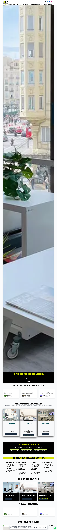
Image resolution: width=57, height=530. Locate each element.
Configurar (44, 527)
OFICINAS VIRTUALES (18, 4)
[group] (11, 394)
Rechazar (40, 527)
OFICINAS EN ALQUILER (11, 4)
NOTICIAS (45, 4)
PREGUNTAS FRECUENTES (35, 4)
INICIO (6, 4)
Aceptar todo (35, 527)
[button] (55, 528)
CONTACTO (41, 4)
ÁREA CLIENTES (50, 4)
